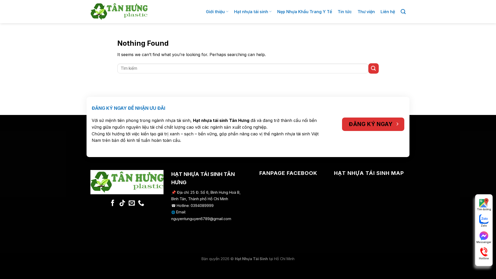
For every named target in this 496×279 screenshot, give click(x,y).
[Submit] (373, 68)
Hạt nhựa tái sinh (251, 11)
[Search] (403, 11)
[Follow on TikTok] (122, 203)
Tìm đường (484, 209)
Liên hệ (388, 11)
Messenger (483, 242)
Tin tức (345, 11)
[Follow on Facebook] (113, 203)
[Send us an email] (131, 203)
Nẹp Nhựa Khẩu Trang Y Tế (304, 11)
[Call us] (141, 203)
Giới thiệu (215, 11)
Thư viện (366, 11)
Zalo (484, 225)
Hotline (484, 258)
